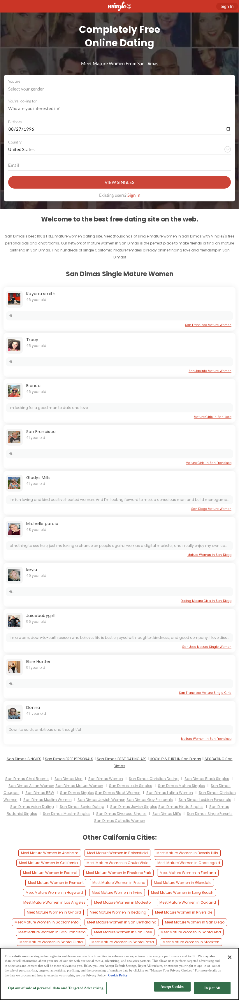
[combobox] (119, 89)
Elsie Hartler (38, 661)
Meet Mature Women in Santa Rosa (123, 941)
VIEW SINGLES (119, 182)
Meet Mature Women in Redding (118, 912)
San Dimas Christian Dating (154, 778)
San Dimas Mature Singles (181, 785)
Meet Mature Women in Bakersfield (117, 852)
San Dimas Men (68, 778)
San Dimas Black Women (117, 792)
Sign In (133, 195)
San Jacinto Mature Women (210, 371)
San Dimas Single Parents (210, 813)
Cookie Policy (118, 975)
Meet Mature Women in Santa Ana (191, 932)
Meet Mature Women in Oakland (187, 902)
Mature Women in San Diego (209, 555)
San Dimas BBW (39, 792)
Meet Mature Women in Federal (50, 872)
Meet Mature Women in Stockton (191, 941)
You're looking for (22, 101)
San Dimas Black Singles (206, 778)
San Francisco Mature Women (208, 325)
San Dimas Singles (77, 792)
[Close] (229, 957)
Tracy (32, 340)
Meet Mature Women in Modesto (122, 902)
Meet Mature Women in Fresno (118, 882)
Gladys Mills (38, 478)
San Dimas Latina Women (169, 792)
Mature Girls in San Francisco (208, 463)
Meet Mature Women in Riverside (183, 912)
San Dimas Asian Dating (32, 806)
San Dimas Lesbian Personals (205, 799)
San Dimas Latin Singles (130, 785)
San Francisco (41, 432)
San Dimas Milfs (166, 813)
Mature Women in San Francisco (206, 739)
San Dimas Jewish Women (101, 799)
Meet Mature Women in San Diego (194, 922)
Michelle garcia (42, 523)
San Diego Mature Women (211, 509)
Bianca (33, 386)
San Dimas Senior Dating (82, 806)
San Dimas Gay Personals (149, 799)
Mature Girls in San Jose (212, 417)
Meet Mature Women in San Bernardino (121, 922)
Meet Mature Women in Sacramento (46, 922)
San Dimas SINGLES (24, 758)
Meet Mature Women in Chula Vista (118, 862)
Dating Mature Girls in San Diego (206, 601)
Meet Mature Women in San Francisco (51, 932)
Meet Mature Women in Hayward (54, 892)
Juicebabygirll (40, 615)
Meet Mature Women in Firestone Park (118, 872)
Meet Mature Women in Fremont (56, 882)
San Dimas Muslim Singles (66, 813)
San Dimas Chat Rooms (27, 778)
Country (15, 142)
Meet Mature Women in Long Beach (182, 892)
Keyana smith (40, 294)
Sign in (227, 6)
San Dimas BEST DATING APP (121, 758)
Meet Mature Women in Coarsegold (188, 862)
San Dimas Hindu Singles (180, 806)
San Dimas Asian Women (31, 785)
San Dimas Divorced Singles (121, 813)
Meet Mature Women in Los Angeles (54, 902)
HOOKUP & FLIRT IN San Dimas (175, 758)
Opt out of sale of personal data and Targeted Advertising (55, 988)
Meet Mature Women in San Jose (123, 932)
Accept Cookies (172, 987)
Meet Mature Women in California (48, 862)
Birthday (15, 121)
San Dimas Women (105, 778)
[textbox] (119, 89)
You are (14, 81)
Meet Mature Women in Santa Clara (51, 941)
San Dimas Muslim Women (47, 799)
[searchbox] (115, 108)
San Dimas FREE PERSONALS (69, 758)
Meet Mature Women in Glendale (182, 882)
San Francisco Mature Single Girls (205, 693)
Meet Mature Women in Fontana (188, 872)
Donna (33, 707)
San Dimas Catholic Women (119, 820)
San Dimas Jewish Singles (133, 806)
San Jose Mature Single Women (206, 647)
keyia (31, 569)
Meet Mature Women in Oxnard (54, 912)
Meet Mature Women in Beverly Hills (187, 852)
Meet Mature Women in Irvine (117, 892)
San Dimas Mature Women (79, 785)
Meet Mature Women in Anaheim (49, 852)
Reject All (212, 988)
